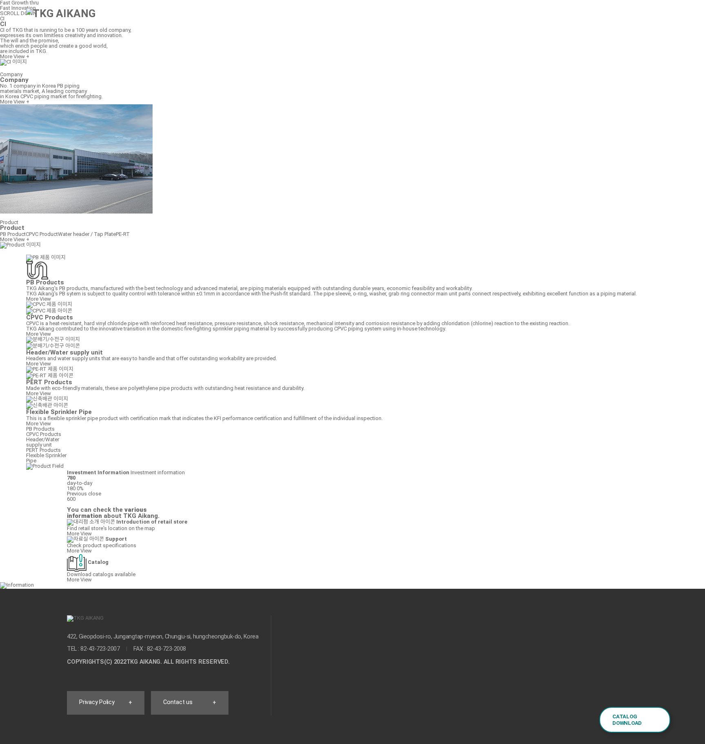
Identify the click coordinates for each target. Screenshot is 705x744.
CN (623, 17)
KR (592, 17)
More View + (14, 102)
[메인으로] (60, 13)
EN (607, 17)
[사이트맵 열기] (653, 18)
